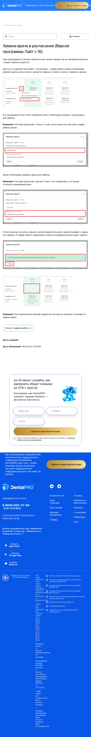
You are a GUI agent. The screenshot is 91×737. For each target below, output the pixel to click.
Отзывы (78, 495)
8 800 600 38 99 (10, 518)
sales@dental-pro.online (14, 498)
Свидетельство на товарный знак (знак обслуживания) (63, 611)
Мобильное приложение (80, 501)
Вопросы (78, 507)
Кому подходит (46, 5)
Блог (76, 522)
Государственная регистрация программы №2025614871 (64, 586)
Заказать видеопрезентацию (45, 431)
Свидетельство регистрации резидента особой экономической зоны (66, 597)
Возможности (31, 5)
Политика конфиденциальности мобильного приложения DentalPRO (65, 581)
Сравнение (79, 517)
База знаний (61, 5)
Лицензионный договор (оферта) (61, 602)
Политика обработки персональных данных (65, 576)
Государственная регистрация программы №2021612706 (64, 592)
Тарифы (54, 519)
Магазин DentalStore (77, 5)
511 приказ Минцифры (57, 606)
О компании (80, 512)
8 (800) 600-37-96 (15, 505)
